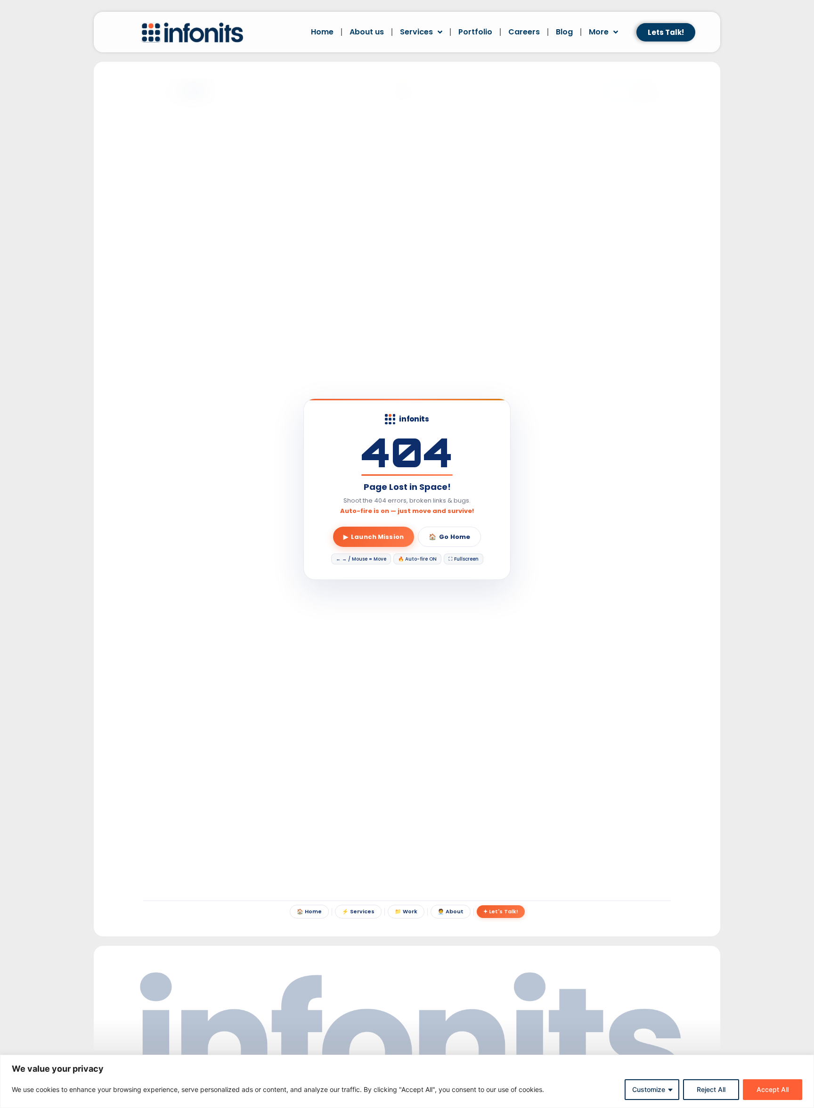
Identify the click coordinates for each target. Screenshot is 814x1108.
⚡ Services (358, 911)
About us (367, 31)
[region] (407, 1081)
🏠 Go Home (449, 536)
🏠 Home (309, 911)
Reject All (711, 1089)
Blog (564, 31)
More (599, 31)
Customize (648, 1089)
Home (322, 31)
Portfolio (475, 31)
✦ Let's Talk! (500, 911)
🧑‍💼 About (451, 911)
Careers (524, 31)
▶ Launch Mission (373, 536)
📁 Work (406, 911)
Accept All (773, 1089)
